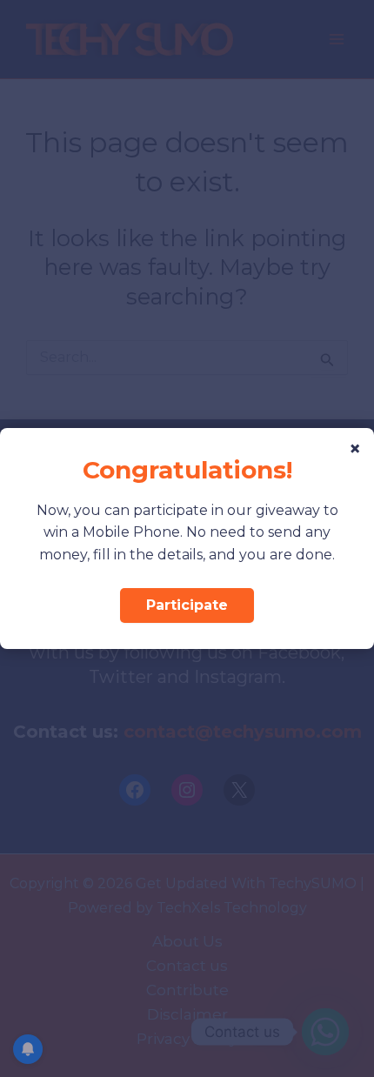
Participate (187, 605)
